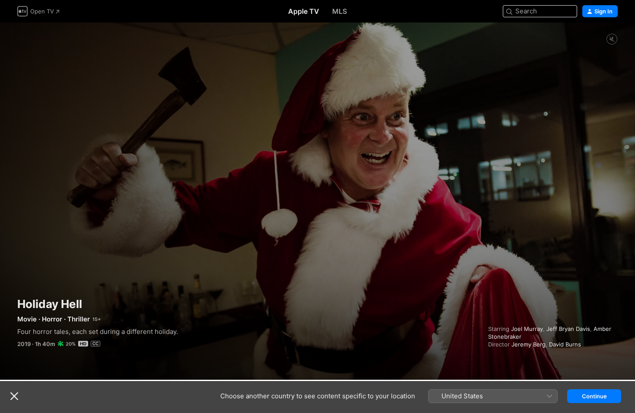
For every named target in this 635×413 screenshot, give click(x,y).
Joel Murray (527, 328)
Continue (594, 396)
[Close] (14, 396)
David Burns (565, 344)
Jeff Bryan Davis (568, 328)
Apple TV (303, 11)
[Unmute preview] (612, 39)
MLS (339, 11)
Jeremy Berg (528, 344)
